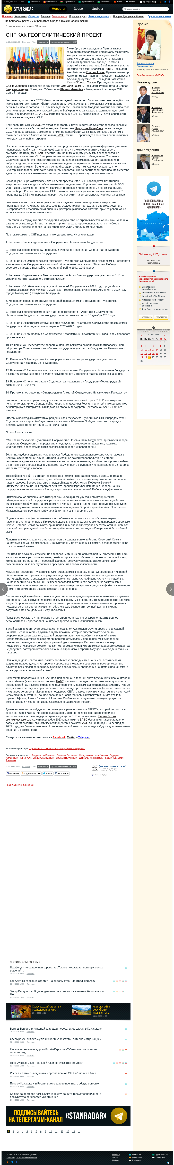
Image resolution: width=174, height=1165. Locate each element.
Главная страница (14, 26)
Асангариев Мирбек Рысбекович (157, 157)
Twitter (71, 737)
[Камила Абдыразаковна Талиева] (149, 43)
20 (153, 353)
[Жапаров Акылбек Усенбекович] (143, 103)
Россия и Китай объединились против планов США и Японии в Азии (53, 1073)
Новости (30, 26)
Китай (119, 2)
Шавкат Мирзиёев (71, 89)
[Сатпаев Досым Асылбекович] (143, 141)
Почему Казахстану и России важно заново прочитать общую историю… (55, 1083)
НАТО (59, 681)
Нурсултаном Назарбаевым (93, 755)
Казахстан (35, 2)
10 (50, 1131)
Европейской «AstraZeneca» (149, 288)
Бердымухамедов (17, 89)
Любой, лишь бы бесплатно (150, 304)
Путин (108, 68)
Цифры (115, 1160)
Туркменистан (87, 2)
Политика (7, 16)
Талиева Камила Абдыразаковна (145, 64)
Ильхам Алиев (95, 72)
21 (157, 353)
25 (145, 357)
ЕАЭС (37, 125)
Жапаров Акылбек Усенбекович (158, 90)
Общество (33, 16)
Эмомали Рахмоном (67, 755)
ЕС (46, 113)
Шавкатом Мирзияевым (91, 758)
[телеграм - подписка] (153, 240)
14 (73, 1131)
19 (149, 353)
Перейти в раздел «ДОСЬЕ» (150, 75)
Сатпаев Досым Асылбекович (158, 128)
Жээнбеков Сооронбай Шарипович (157, 109)
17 (142, 353)
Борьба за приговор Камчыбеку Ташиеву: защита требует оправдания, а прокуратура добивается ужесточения (55, 1095)
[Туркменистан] (90, 41)
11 (56, 1131)
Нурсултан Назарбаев (89, 128)
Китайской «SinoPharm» (153, 296)
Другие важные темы (159, 16)
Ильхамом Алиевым (66, 758)
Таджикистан (69, 2)
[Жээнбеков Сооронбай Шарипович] (143, 121)
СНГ (74, 42)
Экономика (20, 16)
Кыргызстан (51, 2)
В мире (132, 2)
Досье (115, 1157)
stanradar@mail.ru (76, 21)
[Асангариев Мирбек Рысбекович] (143, 167)
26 (149, 357)
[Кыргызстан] (83, 41)
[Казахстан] (80, 41)
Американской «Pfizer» (153, 300)
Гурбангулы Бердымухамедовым (37, 758)
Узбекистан (105, 2)
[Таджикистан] (87, 41)
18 (145, 353)
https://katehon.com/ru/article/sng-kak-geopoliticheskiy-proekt (57, 748)
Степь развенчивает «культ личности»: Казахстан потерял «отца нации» (55, 1039)
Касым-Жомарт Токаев (81, 82)
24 (142, 357)
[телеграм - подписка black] (68, 1124)
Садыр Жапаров (16, 85)
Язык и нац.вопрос (98, 16)
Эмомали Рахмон (72, 85)
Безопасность (59, 16)
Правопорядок (77, 16)
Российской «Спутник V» (154, 293)
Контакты (11, 1158)
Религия (45, 16)
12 (62, 1131)
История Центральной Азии (128, 16)
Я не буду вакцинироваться (155, 309)
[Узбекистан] (93, 41)
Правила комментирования (19, 785)
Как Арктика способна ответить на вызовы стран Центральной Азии (52, 980)
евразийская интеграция (61, 42)
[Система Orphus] (110, 776)
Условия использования (26, 1158)
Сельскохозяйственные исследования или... (47, 1008)
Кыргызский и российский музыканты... (101, 1009)
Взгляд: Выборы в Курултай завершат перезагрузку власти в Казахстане (56, 1028)
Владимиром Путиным (43, 755)
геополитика (43, 42)
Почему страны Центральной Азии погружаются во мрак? (46, 1062)
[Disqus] (68, 830)
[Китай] (126, 1049)
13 (68, 1131)
